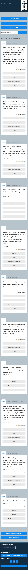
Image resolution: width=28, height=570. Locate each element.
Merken (14, 77)
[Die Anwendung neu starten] (24, 10)
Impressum (14, 566)
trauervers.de (6, 3)
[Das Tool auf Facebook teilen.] (11, 562)
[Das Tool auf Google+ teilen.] (17, 562)
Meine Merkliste (13, 27)
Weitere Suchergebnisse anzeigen (14, 533)
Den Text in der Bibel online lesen (14, 81)
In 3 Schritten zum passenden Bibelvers (10, 5)
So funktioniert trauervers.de (14, 18)
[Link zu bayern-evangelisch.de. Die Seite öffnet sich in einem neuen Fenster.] (19, 548)
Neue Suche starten (14, 537)
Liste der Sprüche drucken (14, 23)
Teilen (14, 85)
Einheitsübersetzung (15, 43)
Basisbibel (9, 43)
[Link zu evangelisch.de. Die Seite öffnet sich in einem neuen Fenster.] (8, 548)
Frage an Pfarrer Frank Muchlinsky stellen (14, 555)
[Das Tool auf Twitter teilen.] (14, 562)
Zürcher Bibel (21, 44)
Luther (3, 43)
